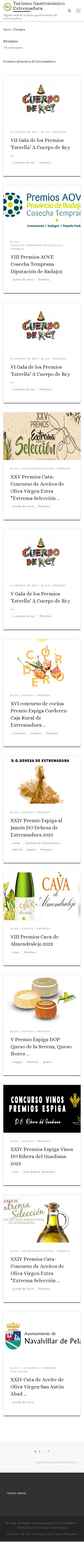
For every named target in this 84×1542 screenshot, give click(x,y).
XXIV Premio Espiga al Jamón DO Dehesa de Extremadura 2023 (36, 828)
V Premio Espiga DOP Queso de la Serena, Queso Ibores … (41, 1046)
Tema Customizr (66, 1534)
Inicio (7, 29)
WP (27, 1534)
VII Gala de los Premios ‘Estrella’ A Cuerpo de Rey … (40, 147)
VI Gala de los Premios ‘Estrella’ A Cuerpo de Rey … (40, 374)
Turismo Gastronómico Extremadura (46, 1523)
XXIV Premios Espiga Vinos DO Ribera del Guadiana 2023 (42, 1156)
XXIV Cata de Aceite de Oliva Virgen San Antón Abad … (37, 1387)
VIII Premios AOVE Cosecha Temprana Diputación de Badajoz (36, 264)
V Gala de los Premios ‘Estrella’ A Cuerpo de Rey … (40, 601)
